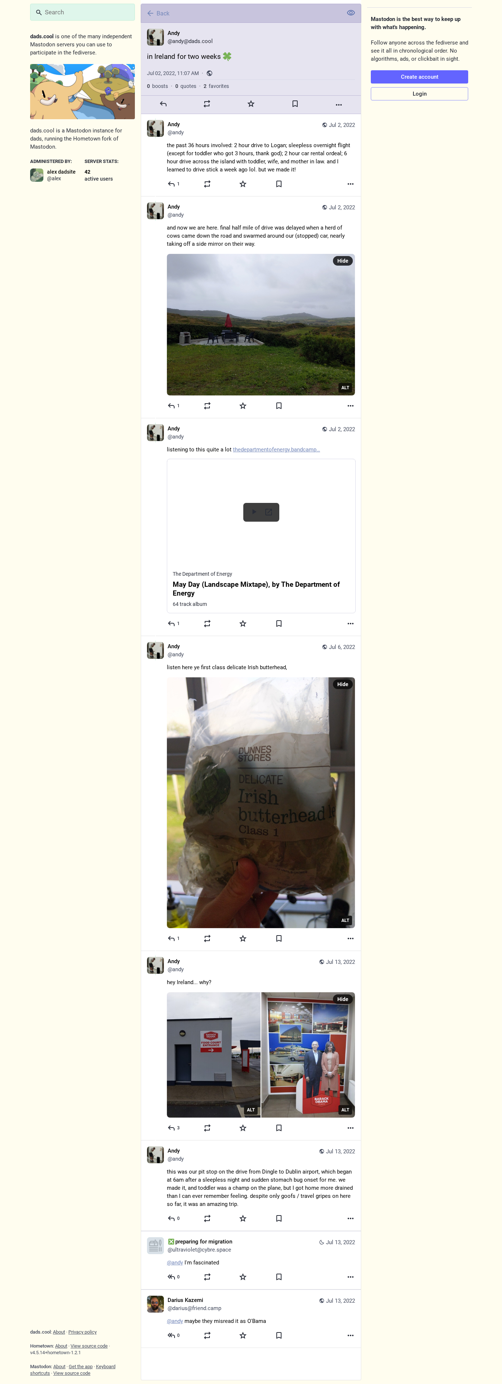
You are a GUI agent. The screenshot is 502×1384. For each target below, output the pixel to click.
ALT (345, 387)
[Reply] (163, 103)
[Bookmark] (295, 103)
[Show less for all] (351, 13)
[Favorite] (251, 103)
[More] (338, 104)
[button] (261, 536)
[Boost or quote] (206, 103)
